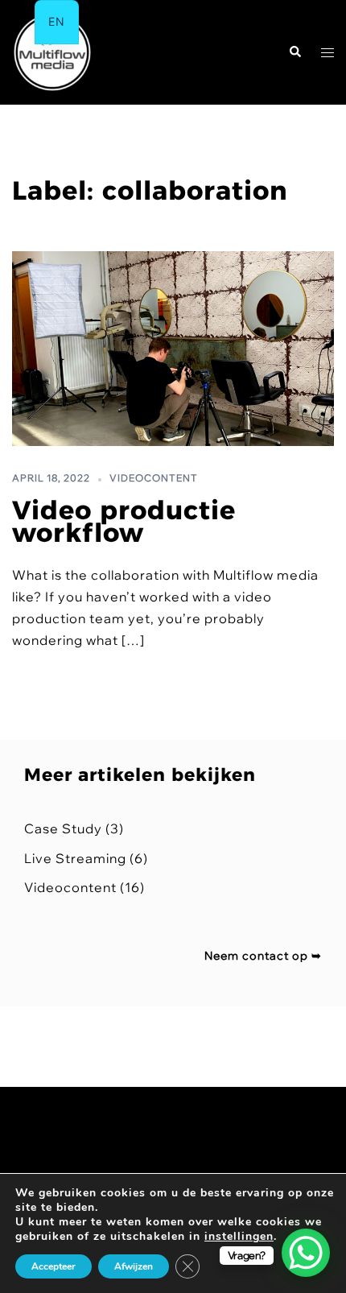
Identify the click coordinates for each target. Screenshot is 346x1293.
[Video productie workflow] (173, 349)
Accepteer (53, 1266)
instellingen (239, 1236)
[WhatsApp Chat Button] (306, 1253)
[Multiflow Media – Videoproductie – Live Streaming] (52, 51)
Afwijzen (133, 1266)
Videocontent (153, 478)
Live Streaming (75, 858)
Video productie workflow (124, 521)
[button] (294, 53)
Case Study (63, 828)
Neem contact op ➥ (263, 955)
